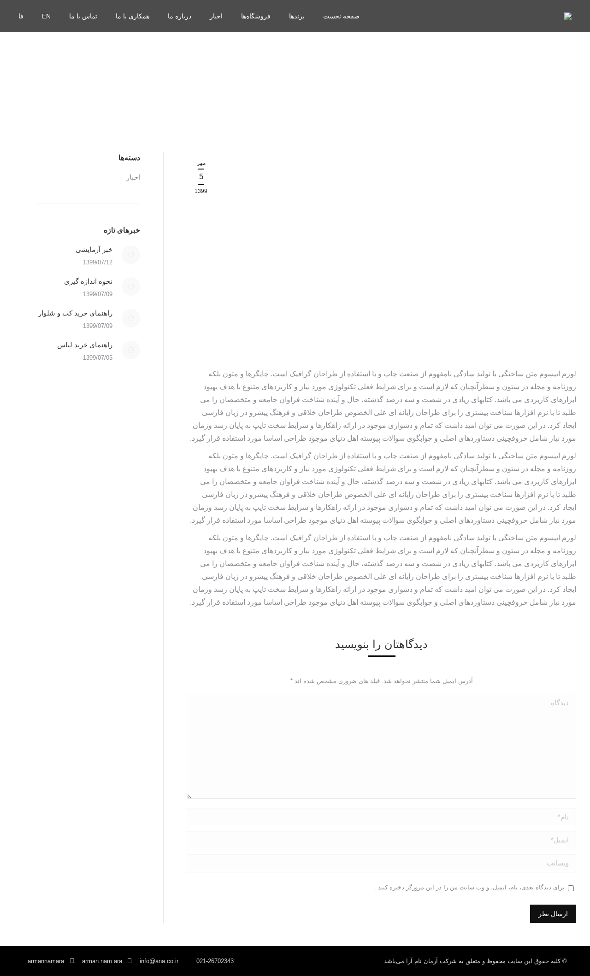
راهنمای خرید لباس (84, 345)
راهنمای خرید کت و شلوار (75, 313)
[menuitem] (341, 16)
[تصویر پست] (131, 254)
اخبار (133, 177)
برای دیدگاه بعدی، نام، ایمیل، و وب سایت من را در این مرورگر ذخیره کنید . (469, 887)
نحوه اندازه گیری (88, 281)
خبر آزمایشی (94, 249)
